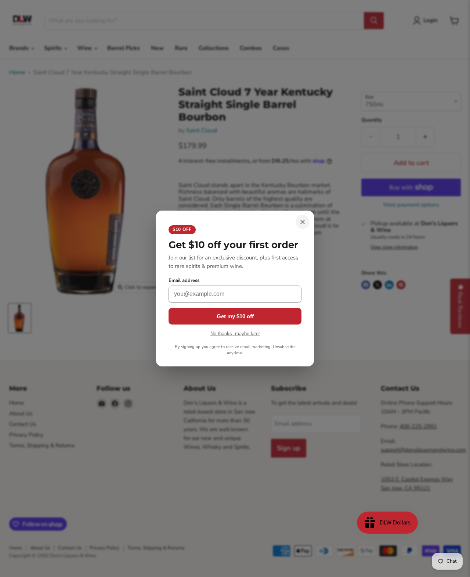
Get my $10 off (235, 316)
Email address (184, 280)
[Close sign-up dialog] (303, 222)
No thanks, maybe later (235, 333)
